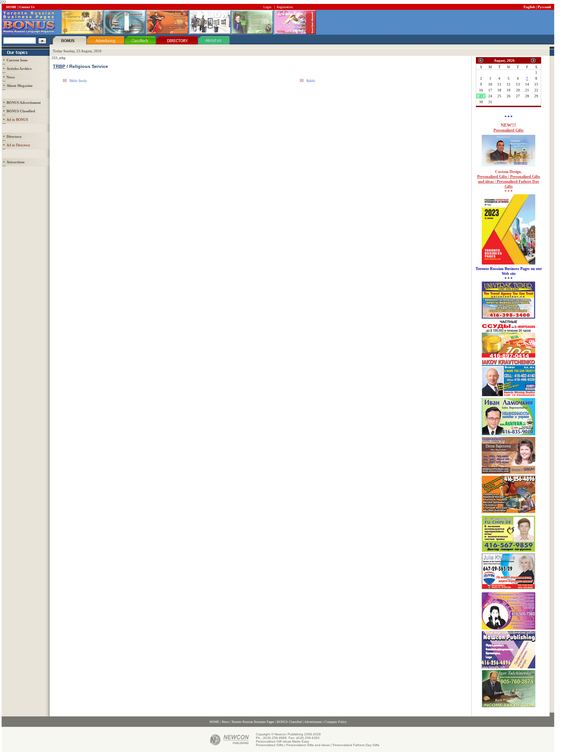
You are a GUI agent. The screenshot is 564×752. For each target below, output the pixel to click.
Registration (285, 7)
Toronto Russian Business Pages (252, 722)
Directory (14, 136)
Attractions (15, 162)
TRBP (59, 66)
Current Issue (17, 60)
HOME (11, 7)
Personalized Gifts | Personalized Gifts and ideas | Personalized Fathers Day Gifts (508, 181)
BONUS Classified (289, 722)
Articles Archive (19, 69)
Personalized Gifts (509, 130)
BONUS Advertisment (24, 102)
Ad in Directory (18, 145)
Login (267, 7)
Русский (544, 7)
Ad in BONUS (17, 119)
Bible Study (78, 81)
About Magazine (20, 86)
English (529, 7)
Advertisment (313, 722)
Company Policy (335, 722)
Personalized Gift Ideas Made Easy (282, 741)
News (11, 77)
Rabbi (310, 81)
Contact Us (27, 7)
